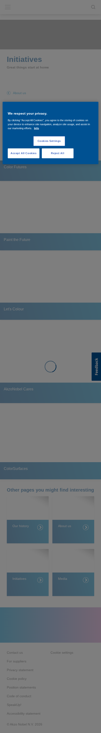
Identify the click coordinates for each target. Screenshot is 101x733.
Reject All (57, 153)
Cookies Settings (49, 141)
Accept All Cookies (23, 153)
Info (36, 128)
